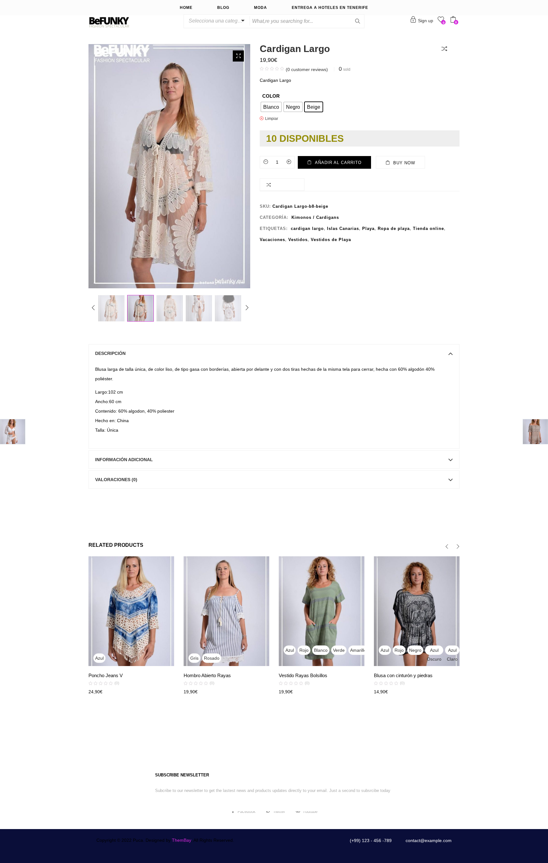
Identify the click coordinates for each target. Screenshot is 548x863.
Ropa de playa (394, 228)
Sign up (425, 20)
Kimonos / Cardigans (315, 217)
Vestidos (298, 239)
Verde (339, 650)
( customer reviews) (307, 69)
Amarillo (358, 650)
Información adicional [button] (124, 459)
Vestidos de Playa (331, 239)
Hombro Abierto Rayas (207, 675)
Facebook (247, 811)
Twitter (279, 811)
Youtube (310, 811)
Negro (415, 650)
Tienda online (428, 228)
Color (271, 96)
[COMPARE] (445, 48)
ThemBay (181, 840)
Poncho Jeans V (105, 675)
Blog (223, 7)
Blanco (321, 650)
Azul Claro (452, 651)
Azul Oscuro (434, 651)
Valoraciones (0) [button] (116, 479)
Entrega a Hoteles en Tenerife (330, 7)
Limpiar (271, 118)
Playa (368, 228)
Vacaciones (272, 239)
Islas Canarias (343, 228)
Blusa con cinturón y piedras (403, 675)
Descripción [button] (110, 353)
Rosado (211, 658)
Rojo (304, 650)
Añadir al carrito (338, 162)
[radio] (271, 107)
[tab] (274, 353)
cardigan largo (307, 228)
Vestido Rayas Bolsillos (303, 675)
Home (186, 7)
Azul (99, 658)
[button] (215, 21)
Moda (260, 7)
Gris (194, 658)
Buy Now (404, 162)
